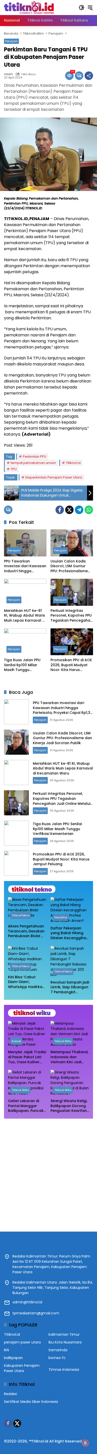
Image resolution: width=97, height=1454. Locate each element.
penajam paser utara (22, 1342)
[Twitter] (69, 510)
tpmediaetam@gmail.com (35, 1313)
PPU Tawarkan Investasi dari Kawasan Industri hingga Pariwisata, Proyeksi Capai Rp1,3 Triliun (25, 566)
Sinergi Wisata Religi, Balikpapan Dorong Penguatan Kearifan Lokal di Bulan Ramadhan (68, 1106)
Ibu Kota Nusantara (65, 1342)
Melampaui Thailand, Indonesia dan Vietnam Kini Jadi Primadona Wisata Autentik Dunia (69, 1057)
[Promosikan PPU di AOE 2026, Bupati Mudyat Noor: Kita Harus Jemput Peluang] (71, 641)
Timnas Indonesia (63, 1369)
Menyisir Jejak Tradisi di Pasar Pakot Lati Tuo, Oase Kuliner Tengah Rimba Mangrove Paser (27, 1057)
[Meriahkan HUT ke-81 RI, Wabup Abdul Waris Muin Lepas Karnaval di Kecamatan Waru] (25, 592)
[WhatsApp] (89, 510)
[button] (82, 8)
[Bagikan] (89, 75)
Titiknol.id (73, 462)
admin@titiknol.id (27, 1302)
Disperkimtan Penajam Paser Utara (53, 477)
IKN (6, 1349)
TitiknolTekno (21, 915)
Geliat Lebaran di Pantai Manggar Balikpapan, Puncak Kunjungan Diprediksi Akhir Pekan (27, 1106)
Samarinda (57, 1349)
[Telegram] (79, 510)
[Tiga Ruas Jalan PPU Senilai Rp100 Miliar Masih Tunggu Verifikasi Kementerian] (25, 641)
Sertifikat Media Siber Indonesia (31, 1401)
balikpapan (13, 1357)
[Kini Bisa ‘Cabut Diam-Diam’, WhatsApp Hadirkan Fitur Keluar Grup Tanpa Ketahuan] (27, 959)
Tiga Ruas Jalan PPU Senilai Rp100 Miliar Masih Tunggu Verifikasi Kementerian (24, 665)
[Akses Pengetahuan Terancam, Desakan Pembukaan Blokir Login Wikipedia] (27, 909)
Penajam (11, 41)
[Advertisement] (48, 1172)
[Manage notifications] (85, 1443)
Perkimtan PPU (34, 456)
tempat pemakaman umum (33, 462)
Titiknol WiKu (63, 1041)
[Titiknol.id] (29, 7)
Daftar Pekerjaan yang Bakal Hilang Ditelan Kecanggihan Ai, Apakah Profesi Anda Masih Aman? (69, 933)
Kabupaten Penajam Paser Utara (22, 1368)
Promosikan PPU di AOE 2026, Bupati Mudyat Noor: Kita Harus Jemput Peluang (71, 665)
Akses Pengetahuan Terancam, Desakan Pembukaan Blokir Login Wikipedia (26, 931)
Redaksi (10, 1393)
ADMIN (8, 74)
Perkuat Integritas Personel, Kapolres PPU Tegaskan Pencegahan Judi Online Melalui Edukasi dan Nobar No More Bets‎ (71, 615)
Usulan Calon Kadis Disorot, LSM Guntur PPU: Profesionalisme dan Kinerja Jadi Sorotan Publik (69, 566)
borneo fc (57, 1357)
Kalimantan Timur (64, 1334)
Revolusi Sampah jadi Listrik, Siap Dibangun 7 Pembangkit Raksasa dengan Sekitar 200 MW (69, 987)
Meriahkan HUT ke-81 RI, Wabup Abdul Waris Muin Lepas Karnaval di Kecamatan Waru (25, 615)
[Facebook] (59, 510)
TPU (14, 469)
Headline (60, 917)
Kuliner (16, 1041)
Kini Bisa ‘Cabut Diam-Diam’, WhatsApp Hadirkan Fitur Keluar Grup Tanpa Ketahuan (26, 982)
